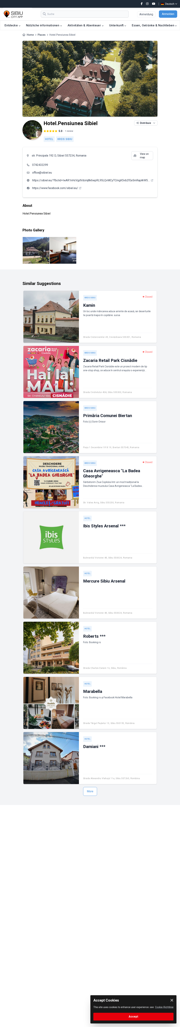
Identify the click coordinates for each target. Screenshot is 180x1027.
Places (42, 34)
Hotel (49, 139)
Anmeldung (146, 14)
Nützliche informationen (43, 25)
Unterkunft (116, 25)
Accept (133, 1016)
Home (30, 34)
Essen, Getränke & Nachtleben (153, 25)
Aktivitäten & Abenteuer (85, 25)
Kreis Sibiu (64, 139)
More (90, 791)
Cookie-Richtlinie (164, 1007)
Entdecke (12, 25)
